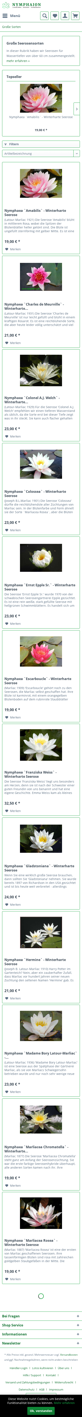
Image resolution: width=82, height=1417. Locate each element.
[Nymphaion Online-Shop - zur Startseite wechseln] (21, 5)
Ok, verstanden (41, 1411)
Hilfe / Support (32, 1375)
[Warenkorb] (75, 16)
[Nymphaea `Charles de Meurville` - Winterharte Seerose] (41, 277)
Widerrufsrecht (64, 1382)
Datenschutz (26, 1389)
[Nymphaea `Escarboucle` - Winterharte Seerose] (41, 651)
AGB (41, 1389)
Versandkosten (69, 1354)
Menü (15, 15)
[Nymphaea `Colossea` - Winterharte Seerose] (41, 464)
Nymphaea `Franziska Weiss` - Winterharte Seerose (30, 774)
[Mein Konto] (65, 16)
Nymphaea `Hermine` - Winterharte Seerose (35, 962)
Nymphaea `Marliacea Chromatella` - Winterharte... (36, 1149)
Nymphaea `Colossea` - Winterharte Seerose (35, 493)
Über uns (63, 1368)
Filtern (13, 144)
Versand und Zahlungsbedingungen (27, 1382)
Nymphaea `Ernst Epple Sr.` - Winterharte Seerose (39, 587)
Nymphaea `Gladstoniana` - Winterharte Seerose (39, 868)
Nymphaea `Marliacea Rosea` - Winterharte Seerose (30, 1242)
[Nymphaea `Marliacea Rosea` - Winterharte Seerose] (41, 1213)
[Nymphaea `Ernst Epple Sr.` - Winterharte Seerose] (41, 558)
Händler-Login (19, 1368)
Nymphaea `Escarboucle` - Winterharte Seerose (37, 681)
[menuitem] (11, 16)
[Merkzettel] (54, 16)
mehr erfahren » (18, 61)
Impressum (56, 1389)
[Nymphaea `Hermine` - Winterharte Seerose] (41, 932)
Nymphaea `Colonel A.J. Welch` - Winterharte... (32, 400)
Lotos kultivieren (42, 1368)
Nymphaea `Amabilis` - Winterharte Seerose (41, 117)
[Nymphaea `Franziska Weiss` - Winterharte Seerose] (41, 745)
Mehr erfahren (64, 1403)
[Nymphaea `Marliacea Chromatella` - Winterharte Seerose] (41, 1120)
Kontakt (51, 1375)
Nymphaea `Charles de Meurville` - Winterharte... (34, 306)
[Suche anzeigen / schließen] (44, 16)
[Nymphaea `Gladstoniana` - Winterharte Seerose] (41, 839)
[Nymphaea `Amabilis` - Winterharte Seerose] (41, 98)
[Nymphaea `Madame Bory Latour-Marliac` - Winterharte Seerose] (41, 1026)
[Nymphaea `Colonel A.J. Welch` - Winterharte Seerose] (41, 370)
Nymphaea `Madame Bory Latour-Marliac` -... (40, 1055)
